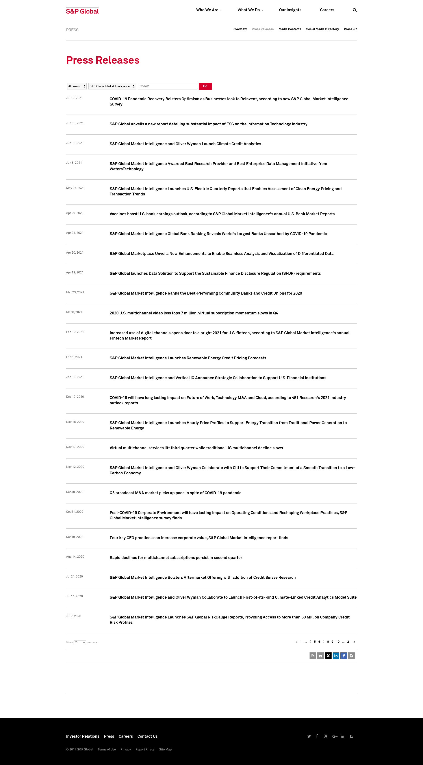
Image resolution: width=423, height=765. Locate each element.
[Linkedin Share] (336, 655)
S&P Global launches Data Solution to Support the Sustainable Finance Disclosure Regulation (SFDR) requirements (215, 274)
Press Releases (263, 29)
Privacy (126, 749)
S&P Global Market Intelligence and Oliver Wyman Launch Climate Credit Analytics (185, 144)
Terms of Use (107, 749)
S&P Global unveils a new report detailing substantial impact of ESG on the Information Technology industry (209, 124)
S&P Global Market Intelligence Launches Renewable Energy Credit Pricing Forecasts (188, 358)
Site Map (165, 749)
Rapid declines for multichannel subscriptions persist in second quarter (176, 558)
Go (205, 86)
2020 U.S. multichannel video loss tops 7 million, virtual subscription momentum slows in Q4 (194, 313)
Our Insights (290, 10)
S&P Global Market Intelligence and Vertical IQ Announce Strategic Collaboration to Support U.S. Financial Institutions (218, 378)
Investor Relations (82, 737)
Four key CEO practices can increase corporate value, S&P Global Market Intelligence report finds (199, 538)
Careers (327, 10)
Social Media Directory (322, 29)
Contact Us (147, 737)
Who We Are (207, 10)
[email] (320, 655)
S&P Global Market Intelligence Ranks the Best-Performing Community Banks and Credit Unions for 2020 (206, 293)
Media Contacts (290, 29)
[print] (351, 655)
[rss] (313, 655)
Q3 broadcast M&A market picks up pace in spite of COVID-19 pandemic (175, 493)
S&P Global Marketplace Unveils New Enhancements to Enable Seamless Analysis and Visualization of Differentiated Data (222, 254)
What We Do (249, 10)
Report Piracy (144, 749)
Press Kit (350, 29)
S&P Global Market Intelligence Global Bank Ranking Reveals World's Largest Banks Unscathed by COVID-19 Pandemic (218, 234)
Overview (240, 29)
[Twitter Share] (328, 655)
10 (338, 641)
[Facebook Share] (343, 655)
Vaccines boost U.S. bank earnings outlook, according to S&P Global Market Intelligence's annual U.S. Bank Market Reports (222, 214)
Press (109, 737)
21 (349, 641)
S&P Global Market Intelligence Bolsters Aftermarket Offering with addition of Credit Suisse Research (203, 578)
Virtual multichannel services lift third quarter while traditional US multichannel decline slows (196, 448)
